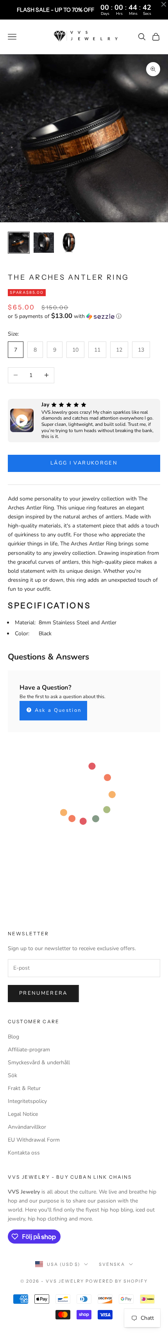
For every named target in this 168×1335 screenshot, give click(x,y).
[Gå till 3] (69, 243)
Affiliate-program (29, 1049)
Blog (13, 1036)
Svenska (112, 1264)
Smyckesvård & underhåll (39, 1062)
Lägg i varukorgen (84, 462)
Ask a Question (56, 710)
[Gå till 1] (19, 243)
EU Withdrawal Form (34, 1140)
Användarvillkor (27, 1127)
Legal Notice (23, 1114)
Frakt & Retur (24, 1088)
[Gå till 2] (44, 243)
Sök (12, 1075)
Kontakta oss (24, 1152)
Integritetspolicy (27, 1101)
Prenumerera (43, 993)
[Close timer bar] (163, 4)
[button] (84, 316)
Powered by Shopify (117, 1281)
